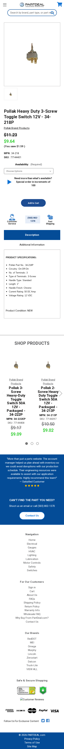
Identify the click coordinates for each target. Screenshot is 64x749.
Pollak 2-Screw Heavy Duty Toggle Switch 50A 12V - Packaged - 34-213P (48, 399)
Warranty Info (32, 610)
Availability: (28, 164)
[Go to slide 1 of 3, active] (26, 443)
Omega (32, 646)
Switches (32, 570)
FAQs (32, 598)
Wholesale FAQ (32, 614)
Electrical (32, 543)
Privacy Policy (32, 738)
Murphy (32, 650)
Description (32, 234)
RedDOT (32, 638)
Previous (3, 393)
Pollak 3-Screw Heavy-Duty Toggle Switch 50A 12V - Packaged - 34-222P (16, 401)
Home (32, 539)
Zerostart (32, 657)
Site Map (32, 746)
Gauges (32, 547)
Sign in (32, 587)
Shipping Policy (32, 602)
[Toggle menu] (4, 4)
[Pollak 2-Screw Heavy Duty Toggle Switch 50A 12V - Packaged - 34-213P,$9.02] (48, 365)
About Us (32, 595)
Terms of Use (32, 742)
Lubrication (32, 559)
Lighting (32, 555)
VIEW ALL (32, 669)
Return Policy (32, 606)
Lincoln (32, 654)
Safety (32, 566)
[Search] (52, 12)
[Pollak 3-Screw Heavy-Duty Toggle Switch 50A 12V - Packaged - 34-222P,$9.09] (16, 365)
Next (60, 393)
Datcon (32, 661)
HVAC (32, 551)
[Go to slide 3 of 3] (37, 443)
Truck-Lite (32, 665)
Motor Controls (32, 562)
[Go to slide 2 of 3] (32, 443)
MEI (32, 642)
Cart (32, 591)
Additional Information (32, 244)
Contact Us (32, 515)
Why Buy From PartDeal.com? (32, 617)
